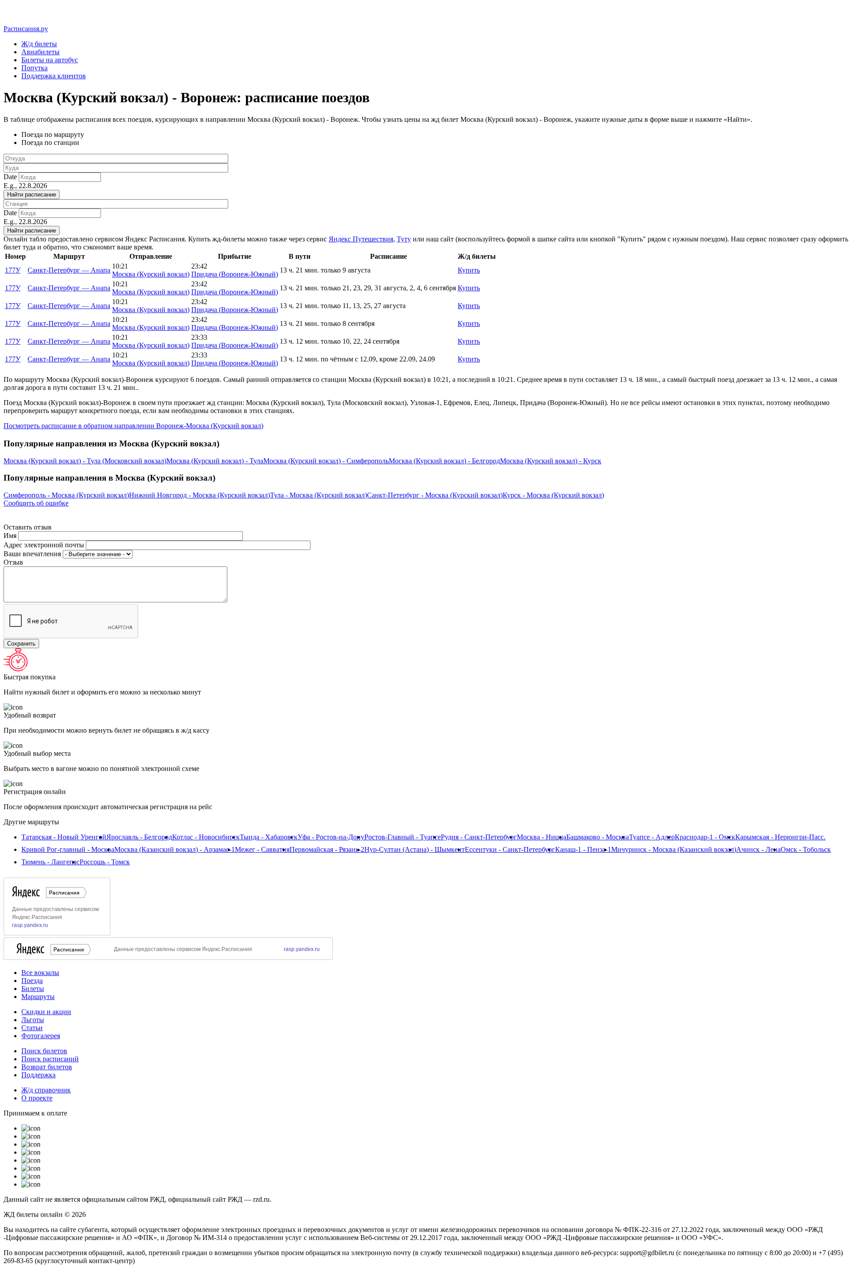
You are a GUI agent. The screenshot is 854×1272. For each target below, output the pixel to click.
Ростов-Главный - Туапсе (402, 837)
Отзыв (13, 562)
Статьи (32, 1027)
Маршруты (38, 996)
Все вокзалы (40, 972)
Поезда (32, 980)
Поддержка (38, 1075)
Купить (469, 270)
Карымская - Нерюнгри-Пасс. (780, 837)
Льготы (32, 1019)
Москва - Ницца (541, 837)
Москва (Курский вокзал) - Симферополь (326, 461)
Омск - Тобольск (806, 849)
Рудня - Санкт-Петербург (479, 837)
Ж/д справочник (46, 1090)
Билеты (32, 988)
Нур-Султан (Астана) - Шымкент (414, 849)
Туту (404, 239)
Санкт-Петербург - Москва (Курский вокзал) (435, 495)
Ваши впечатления (33, 554)
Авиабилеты (40, 52)
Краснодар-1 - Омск (705, 837)
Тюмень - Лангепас (50, 862)
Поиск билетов (44, 1051)
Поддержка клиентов (53, 76)
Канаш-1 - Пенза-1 (583, 849)
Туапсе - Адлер (652, 837)
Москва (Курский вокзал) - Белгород (444, 461)
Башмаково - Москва (597, 837)
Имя (11, 535)
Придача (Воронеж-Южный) (234, 274)
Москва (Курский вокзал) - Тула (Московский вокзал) (85, 461)
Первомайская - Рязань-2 (327, 849)
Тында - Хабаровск (269, 837)
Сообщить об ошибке (36, 503)
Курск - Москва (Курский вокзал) (553, 495)
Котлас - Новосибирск (206, 837)
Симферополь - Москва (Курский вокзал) (66, 495)
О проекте (36, 1098)
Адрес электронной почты (45, 545)
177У (12, 270)
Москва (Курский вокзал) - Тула (214, 461)
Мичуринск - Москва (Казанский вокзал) (673, 849)
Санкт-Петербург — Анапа (69, 270)
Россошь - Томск (105, 862)
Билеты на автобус (49, 60)
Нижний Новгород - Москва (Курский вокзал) (199, 495)
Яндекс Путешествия (361, 239)
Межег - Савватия (262, 849)
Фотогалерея (40, 1035)
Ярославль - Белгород (139, 837)
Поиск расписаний (50, 1059)
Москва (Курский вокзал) (150, 274)
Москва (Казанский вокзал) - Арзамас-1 (174, 849)
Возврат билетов (46, 1067)
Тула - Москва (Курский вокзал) (318, 495)
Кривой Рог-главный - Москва (67, 849)
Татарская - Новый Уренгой (63, 837)
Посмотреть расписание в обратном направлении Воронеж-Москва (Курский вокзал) (133, 425)
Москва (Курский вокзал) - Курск (550, 461)
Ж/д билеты (39, 44)
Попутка (34, 68)
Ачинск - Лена (758, 849)
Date (11, 177)
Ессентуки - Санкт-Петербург (510, 849)
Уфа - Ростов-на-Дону (331, 837)
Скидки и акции (46, 1011)
